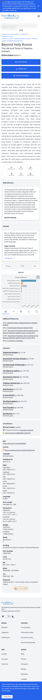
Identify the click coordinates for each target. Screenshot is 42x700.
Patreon (23, 659)
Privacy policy (25, 627)
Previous (8, 266)
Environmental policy (28, 642)
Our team (4, 659)
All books (4, 627)
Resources (11, 175)
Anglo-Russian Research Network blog (20, 328)
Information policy (27, 632)
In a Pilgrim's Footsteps (15, 341)
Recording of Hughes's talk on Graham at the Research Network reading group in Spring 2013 (20, 332)
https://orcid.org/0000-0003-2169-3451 (18, 433)
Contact (4, 654)
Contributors (30, 175)
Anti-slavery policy (27, 637)
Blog (22, 654)
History (34, 38)
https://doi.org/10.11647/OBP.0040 (14, 443)
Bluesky (23, 669)
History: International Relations (12, 41)
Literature (23, 34)
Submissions (5, 637)
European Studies (7, 36)
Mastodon (24, 674)
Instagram (24, 664)
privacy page (6, 691)
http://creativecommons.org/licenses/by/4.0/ (20, 450)
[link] (10, 16)
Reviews (21, 169)
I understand (7, 697)
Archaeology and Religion (10, 34)
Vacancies (4, 664)
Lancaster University (26, 430)
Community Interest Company (32, 607)
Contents (21, 175)
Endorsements (11, 169)
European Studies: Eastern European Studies (15, 38)
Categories (5, 632)
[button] (38, 6)
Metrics (30, 169)
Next (34, 266)
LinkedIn (24, 679)
